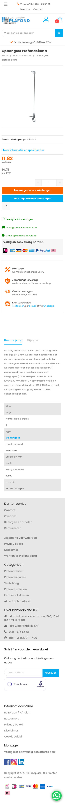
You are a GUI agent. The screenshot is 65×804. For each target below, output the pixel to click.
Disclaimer (11, 550)
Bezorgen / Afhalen (17, 712)
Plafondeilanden (22, 55)
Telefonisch (18, 305)
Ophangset (13, 437)
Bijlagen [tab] (33, 340)
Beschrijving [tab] (13, 340)
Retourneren (12, 528)
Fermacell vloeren (16, 595)
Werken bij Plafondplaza (20, 556)
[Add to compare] (6, 205)
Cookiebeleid (13, 736)
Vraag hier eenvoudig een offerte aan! (30, 752)
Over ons (25, 9)
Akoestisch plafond (17, 601)
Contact (37, 9)
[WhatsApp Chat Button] (57, 796)
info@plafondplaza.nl (24, 626)
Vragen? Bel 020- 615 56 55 (35, 4)
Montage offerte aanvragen (32, 198)
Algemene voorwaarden (20, 538)
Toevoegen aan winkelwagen (32, 190)
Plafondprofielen (15, 589)
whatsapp (48, 305)
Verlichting (11, 583)
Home (5, 55)
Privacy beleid (13, 544)
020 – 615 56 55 (19, 632)
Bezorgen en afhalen (18, 522)
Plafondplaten (13, 571)
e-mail (32, 305)
